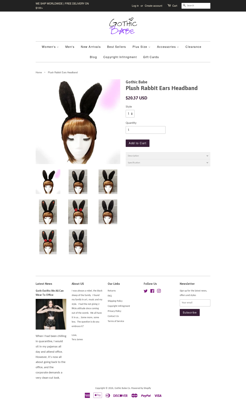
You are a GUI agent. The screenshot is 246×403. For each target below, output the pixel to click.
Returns (112, 290)
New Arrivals (91, 47)
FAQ (110, 296)
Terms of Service (116, 321)
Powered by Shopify (141, 388)
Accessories (167, 47)
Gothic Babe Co (122, 388)
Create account (153, 5)
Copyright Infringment (120, 57)
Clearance (193, 47)
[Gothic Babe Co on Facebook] (152, 292)
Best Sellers (116, 47)
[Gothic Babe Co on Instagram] (159, 292)
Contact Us (113, 316)
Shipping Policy (115, 301)
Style (129, 106)
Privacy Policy (114, 311)
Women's (49, 47)
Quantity (131, 123)
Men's (69, 47)
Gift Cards (151, 57)
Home (39, 72)
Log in (135, 5)
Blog (93, 57)
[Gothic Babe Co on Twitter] (146, 292)
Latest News (44, 283)
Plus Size (140, 47)
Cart (174, 5)
